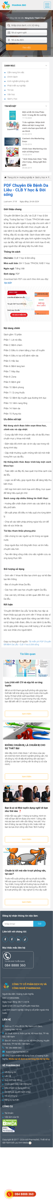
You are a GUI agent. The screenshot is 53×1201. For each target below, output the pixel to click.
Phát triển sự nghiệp (16, 85)
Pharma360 (33, 1139)
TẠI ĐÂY (8, 283)
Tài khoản (9, 1113)
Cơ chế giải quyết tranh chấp (17, 1092)
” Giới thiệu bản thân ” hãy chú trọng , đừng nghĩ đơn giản (34, 162)
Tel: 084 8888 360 (13, 1048)
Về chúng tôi (10, 1072)
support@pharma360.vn (17, 1052)
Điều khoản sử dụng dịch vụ (17, 1088)
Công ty (28, 1010)
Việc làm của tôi (12, 1117)
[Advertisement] (26, 1173)
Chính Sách (12, 77)
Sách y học (12, 99)
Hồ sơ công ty (11, 1096)
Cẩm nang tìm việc (15, 72)
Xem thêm (26, 714)
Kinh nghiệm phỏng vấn (18, 81)
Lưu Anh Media (21, 1142)
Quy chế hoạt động (13, 1080)
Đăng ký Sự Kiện (12, 1100)
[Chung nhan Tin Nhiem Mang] (24, 1129)
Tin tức (10, 90)
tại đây (46, 1059)
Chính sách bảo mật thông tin (18, 1084)
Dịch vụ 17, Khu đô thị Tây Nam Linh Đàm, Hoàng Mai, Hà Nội (23, 1028)
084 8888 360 (15, 965)
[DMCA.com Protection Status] (24, 1122)
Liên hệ (8, 1076)
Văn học (11, 94)
